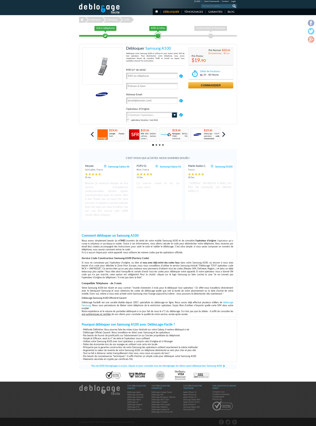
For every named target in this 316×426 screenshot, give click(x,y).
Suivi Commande (211, 1)
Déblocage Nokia (134, 400)
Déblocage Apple (134, 392)
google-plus (234, 422)
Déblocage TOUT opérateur (211, 136)
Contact (225, 1)
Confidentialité (218, 397)
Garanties (215, 12)
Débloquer (171, 12)
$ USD (197, 1)
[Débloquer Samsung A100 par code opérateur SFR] (134, 134)
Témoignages (193, 12)
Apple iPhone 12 (189, 397)
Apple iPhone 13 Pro (191, 402)
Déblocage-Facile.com (99, 390)
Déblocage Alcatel (134, 409)
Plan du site (217, 399)
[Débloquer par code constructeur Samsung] (197, 134)
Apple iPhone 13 (189, 392)
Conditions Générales (221, 394)
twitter (227, 422)
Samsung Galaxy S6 (118, 166)
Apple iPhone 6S (189, 395)
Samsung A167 (189, 409)
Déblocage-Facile (99, 8)
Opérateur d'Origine (137, 109)
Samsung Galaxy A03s (191, 400)
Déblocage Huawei (134, 404)
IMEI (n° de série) (135, 70)
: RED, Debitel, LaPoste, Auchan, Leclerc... (148, 136)
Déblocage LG (132, 402)
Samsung (112, 19)
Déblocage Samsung (135, 395)
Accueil (156, 11)
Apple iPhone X (189, 404)
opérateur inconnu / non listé (144, 120)
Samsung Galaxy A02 (191, 407)
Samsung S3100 (224, 166)
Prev (92, 134)
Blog (231, 12)
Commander (211, 85)
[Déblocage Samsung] (90, 94)
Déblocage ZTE (133, 407)
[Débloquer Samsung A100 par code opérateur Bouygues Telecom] (165, 134)
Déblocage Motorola (135, 397)
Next (223, 134)
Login (233, 1)
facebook (221, 422)
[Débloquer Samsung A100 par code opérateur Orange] (102, 134)
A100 (126, 19)
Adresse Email (134, 94)
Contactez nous (218, 392)
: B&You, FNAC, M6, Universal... (180, 136)
